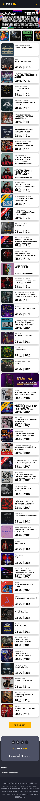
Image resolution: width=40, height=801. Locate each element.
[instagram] (18, 742)
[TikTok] (26, 742)
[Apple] (26, 755)
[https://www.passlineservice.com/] (20, 380)
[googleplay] (14, 755)
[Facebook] (13, 742)
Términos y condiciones (9, 773)
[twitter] (22, 742)
